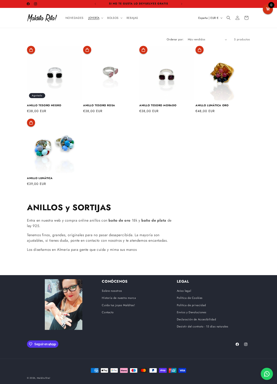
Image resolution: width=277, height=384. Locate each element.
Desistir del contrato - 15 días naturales (202, 326)
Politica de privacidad (191, 305)
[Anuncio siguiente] (181, 4)
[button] (95, 18)
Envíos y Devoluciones (191, 312)
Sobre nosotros (112, 291)
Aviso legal (184, 291)
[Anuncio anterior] (95, 4)
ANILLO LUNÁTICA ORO (212, 105)
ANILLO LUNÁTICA (40, 178)
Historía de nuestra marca (119, 298)
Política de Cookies (190, 298)
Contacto (108, 312)
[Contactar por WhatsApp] (267, 374)
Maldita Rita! (43, 378)
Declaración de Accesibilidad (196, 319)
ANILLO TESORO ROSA (99, 105)
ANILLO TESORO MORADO (158, 105)
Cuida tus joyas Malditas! (118, 305)
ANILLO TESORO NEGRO (44, 105)
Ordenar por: (175, 39)
